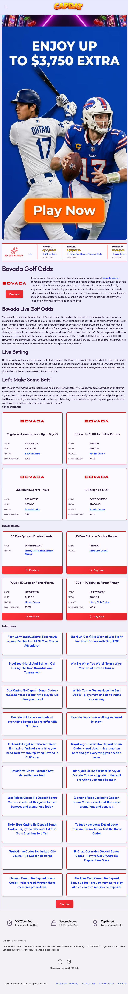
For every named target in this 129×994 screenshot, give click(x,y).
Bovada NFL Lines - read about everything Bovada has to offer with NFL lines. (32, 721)
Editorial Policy (106, 983)
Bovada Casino (32, 453)
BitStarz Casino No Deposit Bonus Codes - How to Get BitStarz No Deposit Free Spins (96, 856)
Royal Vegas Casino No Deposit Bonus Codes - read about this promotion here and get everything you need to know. (96, 750)
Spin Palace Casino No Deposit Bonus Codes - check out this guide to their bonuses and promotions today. (32, 802)
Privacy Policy (88, 983)
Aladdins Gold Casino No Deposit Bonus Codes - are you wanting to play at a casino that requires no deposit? (97, 882)
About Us (122, 983)
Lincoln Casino (32, 602)
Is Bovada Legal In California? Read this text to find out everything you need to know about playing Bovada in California (32, 750)
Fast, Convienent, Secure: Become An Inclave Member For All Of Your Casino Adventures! (32, 641)
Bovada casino (111, 277)
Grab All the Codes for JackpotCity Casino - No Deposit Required (32, 854)
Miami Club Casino (99, 550)
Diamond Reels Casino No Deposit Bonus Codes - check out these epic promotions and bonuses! (96, 802)
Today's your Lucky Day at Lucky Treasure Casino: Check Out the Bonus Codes (96, 829)
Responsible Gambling (67, 983)
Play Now (14, 294)
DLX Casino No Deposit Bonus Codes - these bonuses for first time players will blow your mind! (32, 695)
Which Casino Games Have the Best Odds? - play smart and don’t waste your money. (96, 695)
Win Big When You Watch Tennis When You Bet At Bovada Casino (96, 666)
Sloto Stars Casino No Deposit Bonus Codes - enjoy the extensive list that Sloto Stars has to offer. (32, 829)
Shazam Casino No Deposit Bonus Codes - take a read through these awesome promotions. (32, 882)
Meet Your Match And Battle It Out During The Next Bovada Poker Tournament (32, 668)
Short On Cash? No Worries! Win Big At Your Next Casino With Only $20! (97, 639)
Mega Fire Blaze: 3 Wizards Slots (76, 254)
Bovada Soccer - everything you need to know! (96, 719)
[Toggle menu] (6, 7)
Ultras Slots (41, 254)
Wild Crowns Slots (114, 254)
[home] (69, 12)
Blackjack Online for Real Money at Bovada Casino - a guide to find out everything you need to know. (97, 775)
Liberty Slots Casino (35, 550)
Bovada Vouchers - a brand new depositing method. (32, 773)
